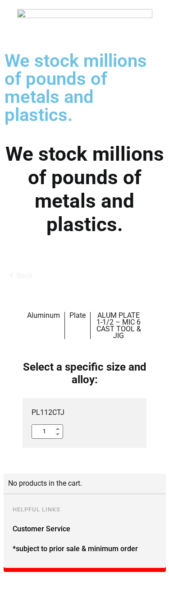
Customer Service (41, 529)
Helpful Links (36, 509)
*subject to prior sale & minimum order (75, 548)
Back (25, 275)
